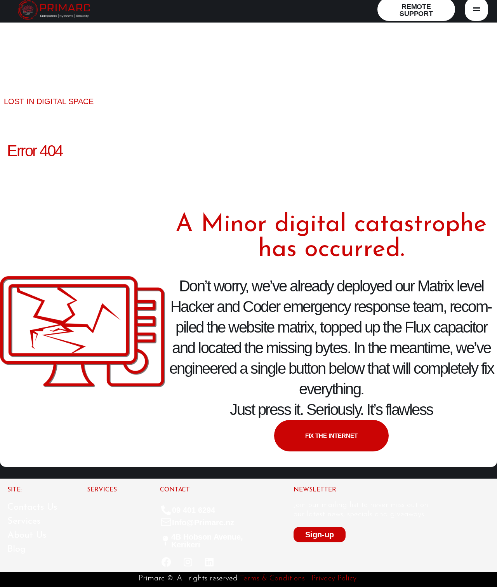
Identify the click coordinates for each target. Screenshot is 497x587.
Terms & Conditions (272, 578)
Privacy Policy (333, 578)
